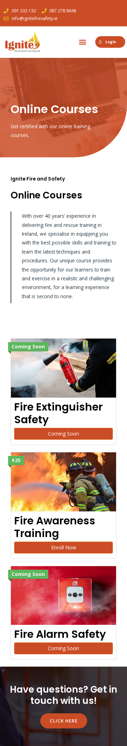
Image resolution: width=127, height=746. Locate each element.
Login (110, 41)
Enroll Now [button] (63, 547)
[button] (82, 42)
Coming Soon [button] (63, 433)
